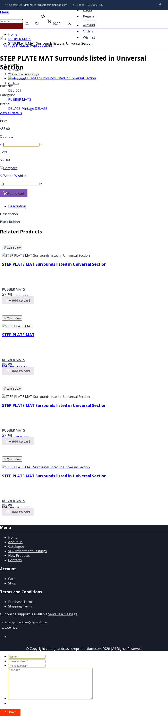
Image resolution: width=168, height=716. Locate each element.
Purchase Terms (20, 601)
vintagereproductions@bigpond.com (45, 5)
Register (89, 16)
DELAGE (14, 108)
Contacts (15, 560)
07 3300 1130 (95, 5)
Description (17, 206)
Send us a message (62, 614)
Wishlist (89, 37)
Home (12, 34)
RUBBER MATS (19, 39)
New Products (19, 555)
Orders (88, 31)
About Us (15, 542)
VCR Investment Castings (23, 74)
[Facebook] (160, 5)
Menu (4, 12)
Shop (12, 583)
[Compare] (43, 23)
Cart (11, 578)
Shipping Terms (20, 606)
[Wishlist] (36, 23)
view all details (11, 113)
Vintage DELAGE (34, 108)
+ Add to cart (19, 300)
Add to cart (15, 193)
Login (87, 10)
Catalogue (16, 546)
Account (89, 25)
